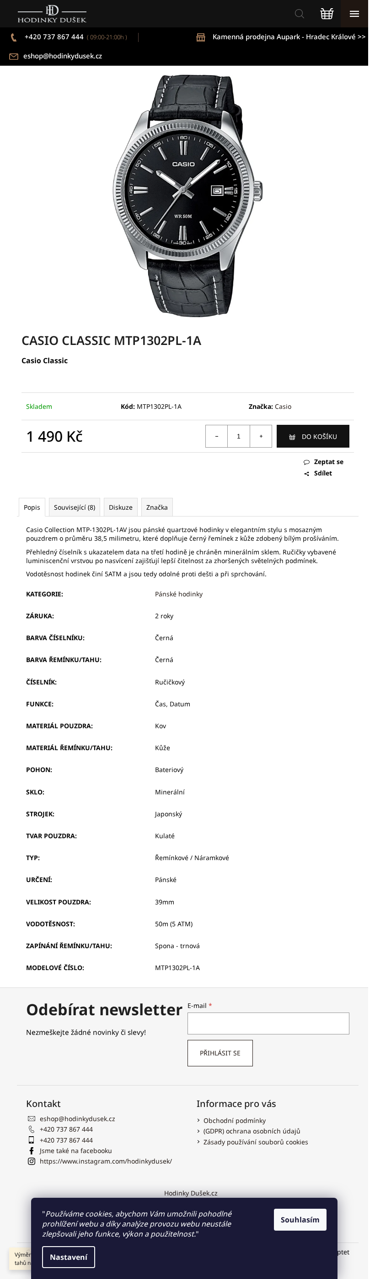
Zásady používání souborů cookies (256, 1142)
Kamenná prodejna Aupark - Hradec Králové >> (289, 36)
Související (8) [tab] (74, 507)
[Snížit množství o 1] (217, 436)
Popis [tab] (32, 507)
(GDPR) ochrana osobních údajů (252, 1131)
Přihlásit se (220, 1053)
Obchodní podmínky (235, 1120)
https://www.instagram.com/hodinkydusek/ (106, 1161)
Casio (283, 406)
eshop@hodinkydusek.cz (62, 55)
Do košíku (319, 436)
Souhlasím (300, 1220)
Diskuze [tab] (121, 507)
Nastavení (68, 1257)
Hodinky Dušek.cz (191, 1193)
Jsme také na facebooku (76, 1150)
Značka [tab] (157, 507)
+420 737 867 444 (75, 36)
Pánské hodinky (179, 594)
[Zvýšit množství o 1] (261, 436)
